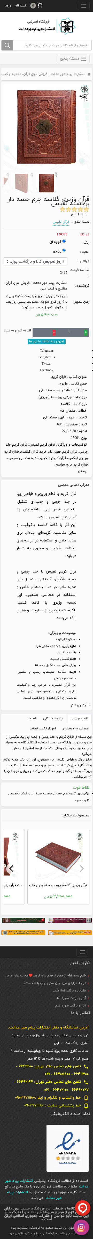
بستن (82, 471)
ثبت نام (20, 5)
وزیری (57, 251)
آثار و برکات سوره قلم (70, 1005)
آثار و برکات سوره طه (71, 998)
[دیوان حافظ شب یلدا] (23, 920)
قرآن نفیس (61, 222)
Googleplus (46, 357)
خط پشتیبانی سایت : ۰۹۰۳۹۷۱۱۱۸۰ (56, 1105)
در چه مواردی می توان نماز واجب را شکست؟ (55, 983)
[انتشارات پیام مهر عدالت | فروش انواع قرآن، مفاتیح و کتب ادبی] (46, 25)
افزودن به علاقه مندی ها (46, 341)
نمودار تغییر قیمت (42, 728)
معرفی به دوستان (75, 728)
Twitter (46, 363)
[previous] (81, 868)
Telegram (46, 351)
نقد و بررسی (79, 718)
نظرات (32, 718)
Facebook (46, 370)
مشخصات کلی (53, 718)
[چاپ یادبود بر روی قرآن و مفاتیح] (70, 920)
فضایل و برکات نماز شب (69, 990)
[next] (12, 868)
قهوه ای (55, 242)
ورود (8, 5)
